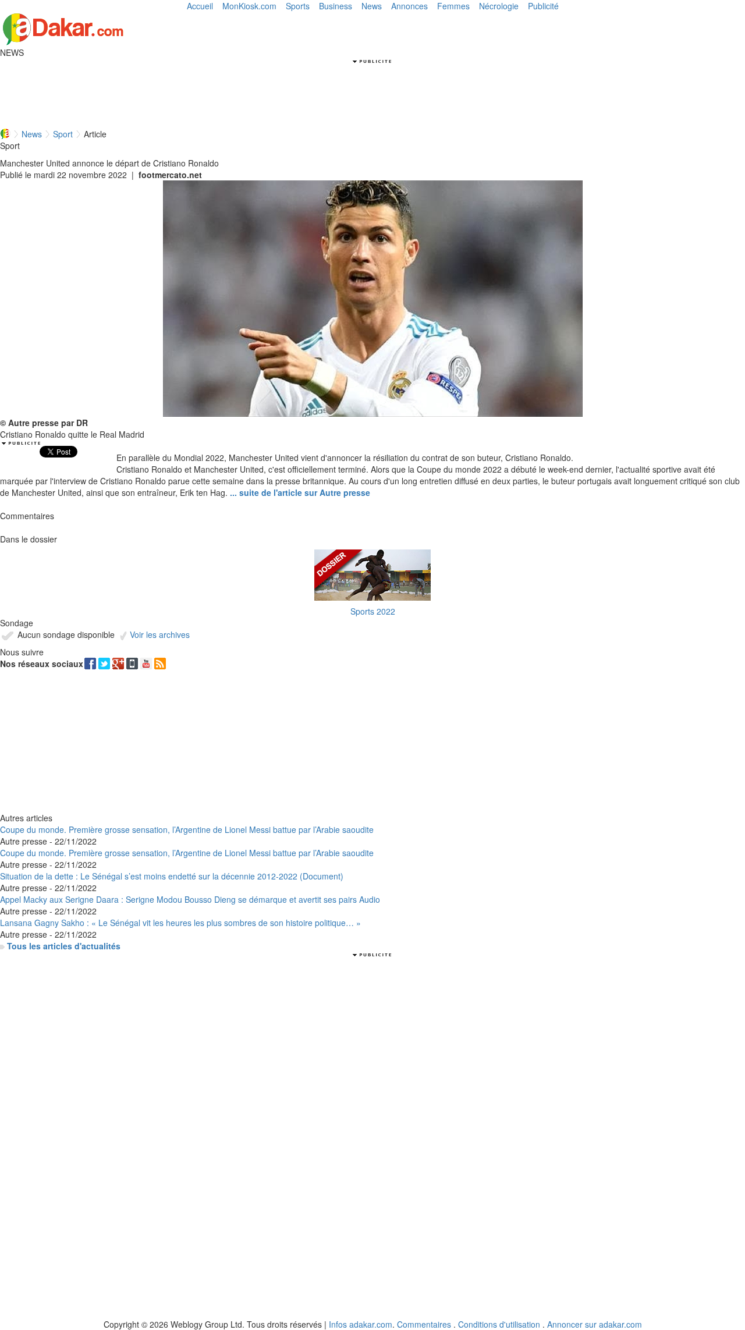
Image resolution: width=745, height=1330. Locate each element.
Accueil (200, 6)
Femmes (453, 6)
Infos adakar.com (360, 1324)
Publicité (543, 6)
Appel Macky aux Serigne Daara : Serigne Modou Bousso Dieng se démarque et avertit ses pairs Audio (190, 899)
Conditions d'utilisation (499, 1324)
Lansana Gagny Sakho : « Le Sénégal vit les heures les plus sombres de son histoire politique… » (180, 922)
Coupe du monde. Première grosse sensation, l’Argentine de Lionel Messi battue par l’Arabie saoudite (187, 829)
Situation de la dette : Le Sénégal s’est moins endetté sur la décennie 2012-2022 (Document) (171, 876)
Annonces (409, 6)
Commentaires (424, 1324)
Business (335, 6)
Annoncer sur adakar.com (594, 1324)
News (371, 6)
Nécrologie (499, 6)
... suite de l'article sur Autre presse (300, 492)
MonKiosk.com (249, 6)
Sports (298, 6)
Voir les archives (158, 634)
